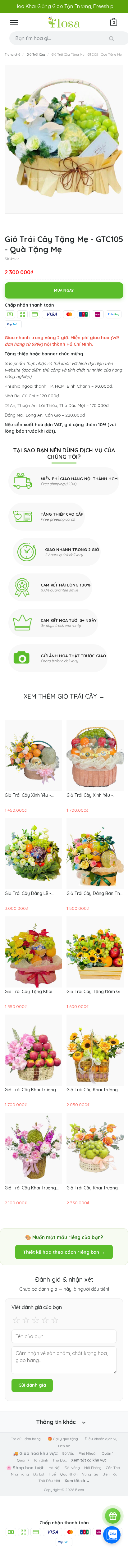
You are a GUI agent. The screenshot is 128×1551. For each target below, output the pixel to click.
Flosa (79, 1489)
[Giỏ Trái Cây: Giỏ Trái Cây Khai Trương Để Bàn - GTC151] (33, 1050)
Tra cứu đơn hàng (26, 1438)
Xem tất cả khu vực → (91, 1460)
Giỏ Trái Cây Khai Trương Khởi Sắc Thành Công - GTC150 (92, 1089)
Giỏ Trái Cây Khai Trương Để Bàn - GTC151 (30, 1089)
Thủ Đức (60, 1460)
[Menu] (14, 22)
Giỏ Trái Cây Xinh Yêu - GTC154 (28, 795)
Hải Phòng (93, 1467)
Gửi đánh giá (32, 1385)
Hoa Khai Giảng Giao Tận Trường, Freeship (64, 6)
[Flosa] (64, 22)
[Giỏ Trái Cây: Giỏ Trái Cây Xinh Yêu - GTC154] (33, 755)
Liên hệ (64, 1446)
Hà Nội (54, 1467)
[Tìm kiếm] (111, 38)
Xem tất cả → (77, 1480)
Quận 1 (107, 1453)
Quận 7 (23, 1460)
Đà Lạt (38, 1474)
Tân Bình (41, 1460)
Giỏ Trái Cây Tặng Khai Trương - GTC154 (28, 991)
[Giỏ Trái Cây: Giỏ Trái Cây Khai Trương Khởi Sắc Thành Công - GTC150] (95, 1050)
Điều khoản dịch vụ (101, 1438)
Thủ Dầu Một (49, 1480)
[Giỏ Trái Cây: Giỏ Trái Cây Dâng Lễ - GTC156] (33, 853)
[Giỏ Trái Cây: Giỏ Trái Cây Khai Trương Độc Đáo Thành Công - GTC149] (33, 1148)
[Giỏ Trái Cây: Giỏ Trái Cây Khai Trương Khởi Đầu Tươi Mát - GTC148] (95, 1148)
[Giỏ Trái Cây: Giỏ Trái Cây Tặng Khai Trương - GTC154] (33, 952)
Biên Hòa (110, 1474)
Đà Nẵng (72, 1467)
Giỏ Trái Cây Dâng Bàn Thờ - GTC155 (94, 893)
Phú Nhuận (88, 1453)
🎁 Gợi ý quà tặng (63, 1438)
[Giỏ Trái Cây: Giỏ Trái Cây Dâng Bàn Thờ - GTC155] (95, 853)
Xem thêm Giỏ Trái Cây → (64, 696)
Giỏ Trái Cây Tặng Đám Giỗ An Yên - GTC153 (94, 991)
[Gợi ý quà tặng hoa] (113, 1516)
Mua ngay (64, 290)
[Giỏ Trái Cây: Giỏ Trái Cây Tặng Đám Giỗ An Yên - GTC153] (95, 952)
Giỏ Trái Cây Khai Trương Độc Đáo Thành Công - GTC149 (30, 1187)
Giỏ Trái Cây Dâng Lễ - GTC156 (28, 893)
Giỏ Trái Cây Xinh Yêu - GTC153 (89, 795)
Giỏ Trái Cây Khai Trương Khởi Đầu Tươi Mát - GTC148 (92, 1187)
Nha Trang (20, 1474)
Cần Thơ (113, 1467)
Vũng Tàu (90, 1474)
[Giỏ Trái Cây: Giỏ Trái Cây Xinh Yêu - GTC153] (95, 755)
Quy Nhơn (69, 1474)
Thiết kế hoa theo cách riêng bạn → (64, 1252)
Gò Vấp (68, 1453)
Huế (52, 1474)
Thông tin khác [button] (56, 1422)
